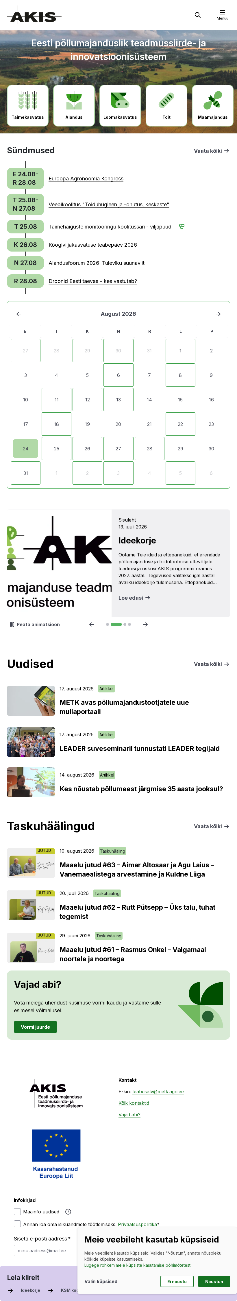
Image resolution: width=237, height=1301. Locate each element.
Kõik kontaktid (133, 1103)
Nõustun (214, 1281)
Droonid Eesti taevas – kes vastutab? (93, 281)
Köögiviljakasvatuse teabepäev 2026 (93, 245)
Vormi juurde (35, 1027)
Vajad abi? (129, 1114)
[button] (197, 15)
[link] (111, 178)
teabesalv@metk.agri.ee (158, 1091)
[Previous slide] (91, 624)
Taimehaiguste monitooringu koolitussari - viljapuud (110, 227)
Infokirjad (25, 1200)
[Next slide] (145, 624)
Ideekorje (30, 1290)
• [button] (179, 226)
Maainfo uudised (41, 1212)
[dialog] (157, 1260)
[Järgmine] (218, 314)
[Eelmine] (19, 314)
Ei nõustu (177, 1281)
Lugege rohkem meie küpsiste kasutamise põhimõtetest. (137, 1265)
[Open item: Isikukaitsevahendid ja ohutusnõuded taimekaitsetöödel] (118, 563)
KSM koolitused (77, 1290)
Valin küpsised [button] (100, 1281)
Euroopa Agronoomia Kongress (86, 178)
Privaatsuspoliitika (137, 1224)
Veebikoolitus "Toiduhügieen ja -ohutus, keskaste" (109, 204)
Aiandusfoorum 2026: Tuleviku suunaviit (97, 263)
